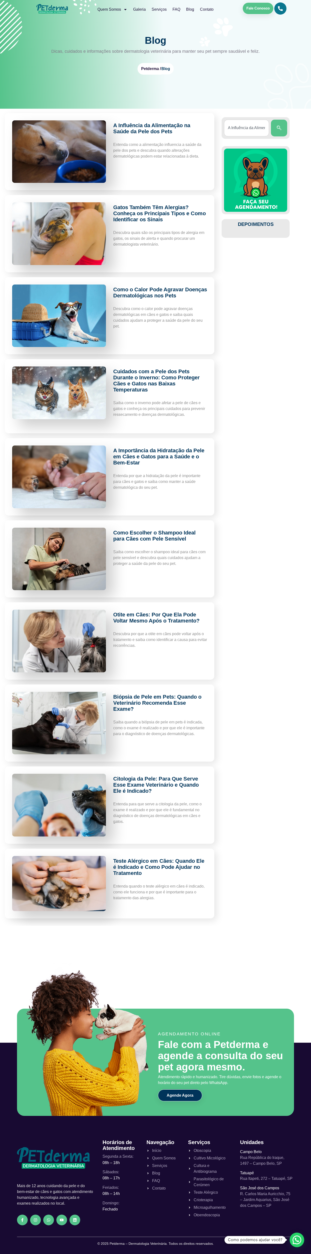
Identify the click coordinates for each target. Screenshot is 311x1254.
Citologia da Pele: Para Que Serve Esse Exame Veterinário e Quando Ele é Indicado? (156, 785)
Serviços (159, 9)
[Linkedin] (74, 1220)
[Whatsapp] (48, 1220)
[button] (297, 1240)
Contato (207, 9)
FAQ (176, 9)
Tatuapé (247, 1173)
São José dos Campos (259, 1188)
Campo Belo (251, 1152)
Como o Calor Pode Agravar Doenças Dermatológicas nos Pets (160, 292)
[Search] (279, 128)
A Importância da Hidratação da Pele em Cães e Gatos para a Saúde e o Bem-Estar (158, 456)
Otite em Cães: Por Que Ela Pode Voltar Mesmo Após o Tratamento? (156, 618)
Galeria (139, 9)
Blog (190, 9)
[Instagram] (35, 1220)
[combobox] (246, 128)
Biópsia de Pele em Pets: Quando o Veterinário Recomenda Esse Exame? (157, 703)
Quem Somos (109, 9)
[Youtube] (61, 1220)
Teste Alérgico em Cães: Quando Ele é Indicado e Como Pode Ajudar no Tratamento (158, 867)
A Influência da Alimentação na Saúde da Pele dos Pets (151, 128)
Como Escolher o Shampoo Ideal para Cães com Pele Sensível (154, 536)
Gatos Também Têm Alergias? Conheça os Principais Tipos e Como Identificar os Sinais (159, 213)
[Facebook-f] (22, 1220)
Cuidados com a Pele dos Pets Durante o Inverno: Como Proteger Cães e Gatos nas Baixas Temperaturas (156, 380)
